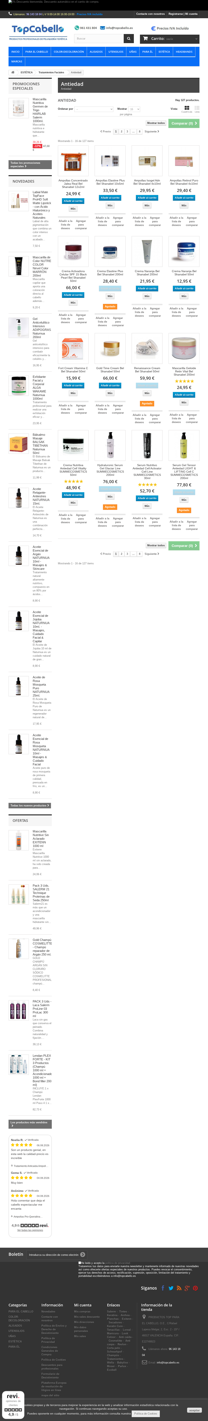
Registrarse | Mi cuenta (183, 13)
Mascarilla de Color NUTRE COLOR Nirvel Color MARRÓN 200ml (42, 266)
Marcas (16, 61)
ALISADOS (96, 51)
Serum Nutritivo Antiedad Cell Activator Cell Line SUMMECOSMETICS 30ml (147, 471)
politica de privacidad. (118, 1262)
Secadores (115, 1322)
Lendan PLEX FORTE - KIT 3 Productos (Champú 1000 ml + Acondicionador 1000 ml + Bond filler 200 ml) (43, 1070)
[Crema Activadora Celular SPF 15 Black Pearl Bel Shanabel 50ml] (73, 251)
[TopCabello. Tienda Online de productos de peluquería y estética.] (38, 32)
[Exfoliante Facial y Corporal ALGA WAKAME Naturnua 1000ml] (19, 386)
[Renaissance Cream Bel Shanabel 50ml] (147, 348)
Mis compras (82, 1311)
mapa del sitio (50, 1395)
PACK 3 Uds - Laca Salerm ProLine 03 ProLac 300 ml (42, 1009)
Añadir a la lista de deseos (65, 224)
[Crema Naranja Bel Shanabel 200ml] (147, 251)
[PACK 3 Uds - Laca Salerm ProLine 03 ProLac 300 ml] (19, 1010)
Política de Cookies (53, 1359)
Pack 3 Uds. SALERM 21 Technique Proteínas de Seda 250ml (41, 893)
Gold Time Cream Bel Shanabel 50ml (110, 369)
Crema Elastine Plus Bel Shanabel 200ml (110, 273)
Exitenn (126, 1318)
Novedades (23, 181)
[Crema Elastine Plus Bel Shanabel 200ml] (110, 251)
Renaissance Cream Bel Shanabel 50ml (147, 369)
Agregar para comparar (81, 224)
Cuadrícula (186, 112)
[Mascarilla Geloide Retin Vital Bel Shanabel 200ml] (184, 348)
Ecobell (112, 1369)
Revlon (122, 1344)
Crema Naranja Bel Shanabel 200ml (147, 273)
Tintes (123, 1311)
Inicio (15, 51)
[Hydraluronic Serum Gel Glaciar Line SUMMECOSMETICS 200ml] (110, 445)
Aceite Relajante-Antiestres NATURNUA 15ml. (41, 496)
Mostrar (122, 108)
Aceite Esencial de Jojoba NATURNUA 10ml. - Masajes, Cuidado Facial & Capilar (41, 626)
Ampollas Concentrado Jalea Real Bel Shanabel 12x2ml (73, 184)
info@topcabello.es (168, 1362)
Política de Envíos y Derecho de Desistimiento (54, 1329)
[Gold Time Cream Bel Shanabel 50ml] (110, 348)
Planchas (113, 1318)
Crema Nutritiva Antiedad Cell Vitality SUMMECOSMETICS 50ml (73, 469)
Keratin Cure (115, 1326)
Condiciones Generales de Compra (49, 1351)
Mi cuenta (82, 1305)
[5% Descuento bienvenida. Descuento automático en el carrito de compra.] (104, 5)
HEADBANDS (184, 51)
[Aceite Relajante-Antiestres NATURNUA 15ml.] (19, 498)
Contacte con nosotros (150, 13)
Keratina (112, 1315)
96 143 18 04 (34, 14)
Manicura (113, 1333)
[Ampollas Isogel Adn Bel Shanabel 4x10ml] (147, 160)
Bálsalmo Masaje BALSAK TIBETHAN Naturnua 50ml (40, 444)
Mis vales (80, 1336)
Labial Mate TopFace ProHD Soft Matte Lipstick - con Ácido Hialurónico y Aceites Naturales (42, 204)
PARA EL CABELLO (36, 51)
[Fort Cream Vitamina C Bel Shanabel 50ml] (73, 348)
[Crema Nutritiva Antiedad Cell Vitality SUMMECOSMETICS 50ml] (73, 445)
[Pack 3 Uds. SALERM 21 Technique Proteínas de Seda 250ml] (19, 894)
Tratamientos (115, 1358)
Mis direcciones (84, 1322)
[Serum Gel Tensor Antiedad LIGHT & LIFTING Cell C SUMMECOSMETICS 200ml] (184, 445)
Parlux (122, 1366)
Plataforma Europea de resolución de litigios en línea (53, 1386)
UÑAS (132, 51)
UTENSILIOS (115, 51)
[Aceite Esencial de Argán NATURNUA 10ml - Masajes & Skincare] (19, 556)
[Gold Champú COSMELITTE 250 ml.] (19, 949)
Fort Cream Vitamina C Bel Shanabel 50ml (73, 369)
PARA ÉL (147, 51)
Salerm (111, 1311)
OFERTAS (20, 820)
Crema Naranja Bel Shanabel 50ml (184, 273)
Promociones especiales (26, 86)
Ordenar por (65, 108)
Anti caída (125, 1337)
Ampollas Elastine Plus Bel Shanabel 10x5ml (110, 182)
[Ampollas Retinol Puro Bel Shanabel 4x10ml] (184, 160)
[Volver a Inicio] (13, 72)
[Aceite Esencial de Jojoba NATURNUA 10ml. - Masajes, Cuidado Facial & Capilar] (19, 621)
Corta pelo (113, 1348)
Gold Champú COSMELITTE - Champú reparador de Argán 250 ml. (42, 947)
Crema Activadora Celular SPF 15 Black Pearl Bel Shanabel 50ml (73, 276)
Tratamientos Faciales (51, 72)
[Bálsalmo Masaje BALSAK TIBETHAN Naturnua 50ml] (19, 444)
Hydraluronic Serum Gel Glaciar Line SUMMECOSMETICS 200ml (110, 469)
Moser (111, 1366)
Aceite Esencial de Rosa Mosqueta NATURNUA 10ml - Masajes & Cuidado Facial (41, 749)
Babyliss (122, 1362)
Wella (110, 1362)
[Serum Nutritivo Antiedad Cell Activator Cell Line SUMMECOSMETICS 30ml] (147, 445)
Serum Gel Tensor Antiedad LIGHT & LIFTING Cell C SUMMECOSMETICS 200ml (184, 471)
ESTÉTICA (164, 51)
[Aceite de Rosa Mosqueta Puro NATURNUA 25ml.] (19, 686)
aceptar (194, 1410)
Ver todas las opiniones (30, 1230)
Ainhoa (125, 1315)
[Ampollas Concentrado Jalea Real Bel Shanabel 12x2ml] (73, 160)
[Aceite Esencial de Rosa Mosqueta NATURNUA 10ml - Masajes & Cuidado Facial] (19, 744)
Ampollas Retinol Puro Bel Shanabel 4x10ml (184, 182)
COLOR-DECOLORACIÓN (69, 51)
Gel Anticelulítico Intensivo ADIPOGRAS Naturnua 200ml (42, 328)
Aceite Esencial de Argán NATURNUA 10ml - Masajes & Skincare (41, 557)
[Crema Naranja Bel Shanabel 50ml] (184, 251)
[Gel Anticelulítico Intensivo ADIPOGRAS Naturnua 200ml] (19, 328)
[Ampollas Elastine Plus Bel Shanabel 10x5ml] (110, 160)
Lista (197, 112)
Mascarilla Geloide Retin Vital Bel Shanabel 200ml (184, 371)
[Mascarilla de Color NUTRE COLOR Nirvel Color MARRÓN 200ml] (19, 266)
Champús (113, 1355)
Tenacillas (113, 1329)
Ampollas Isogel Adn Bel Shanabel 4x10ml (147, 182)
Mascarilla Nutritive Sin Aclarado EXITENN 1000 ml (41, 839)
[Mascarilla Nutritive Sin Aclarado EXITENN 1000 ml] (19, 840)
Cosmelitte (115, 1340)
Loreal (127, 1329)
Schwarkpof (114, 1351)
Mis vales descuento (87, 1316)
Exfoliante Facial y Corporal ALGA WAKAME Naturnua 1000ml (39, 387)
